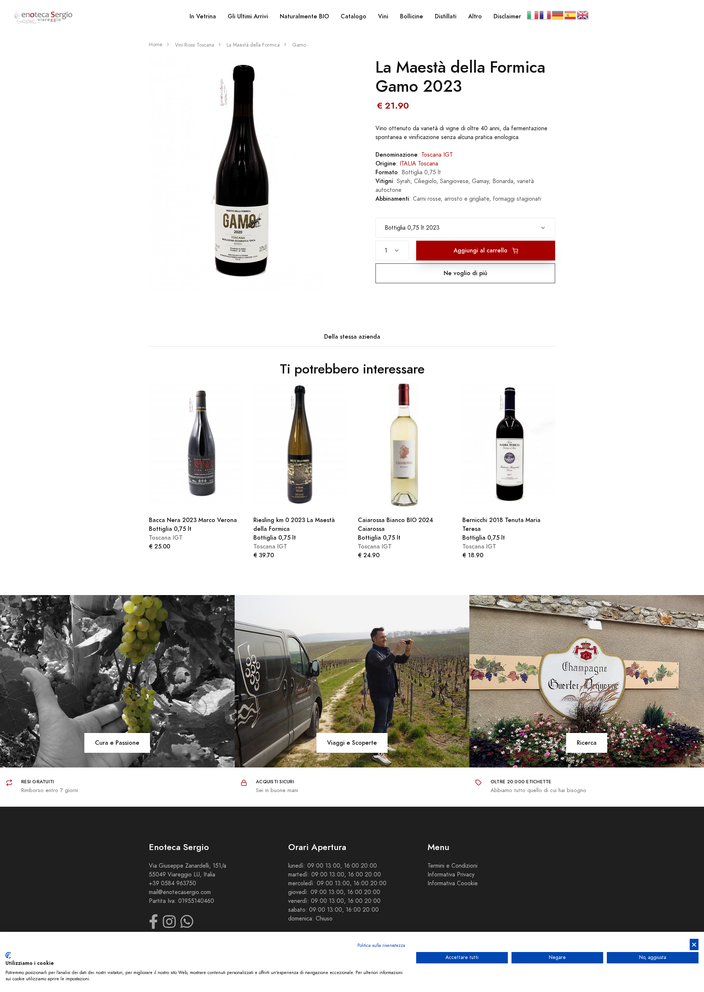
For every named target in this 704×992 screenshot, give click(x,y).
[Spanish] (570, 15)
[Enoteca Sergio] (43, 17)
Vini (383, 16)
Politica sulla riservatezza (381, 945)
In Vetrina (203, 16)
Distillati (445, 16)
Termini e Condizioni (452, 866)
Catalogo (353, 16)
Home (155, 44)
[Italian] (533, 15)
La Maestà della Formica (253, 44)
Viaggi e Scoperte (352, 742)
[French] (545, 15)
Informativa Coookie (453, 883)
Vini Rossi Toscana (194, 44)
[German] (558, 15)
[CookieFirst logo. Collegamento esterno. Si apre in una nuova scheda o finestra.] (8, 955)
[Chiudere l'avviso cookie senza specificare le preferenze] (694, 944)
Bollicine (411, 16)
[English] (583, 15)
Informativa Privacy (451, 875)
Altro (475, 16)
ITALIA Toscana (419, 164)
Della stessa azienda (352, 336)
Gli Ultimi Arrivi (248, 16)
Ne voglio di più (465, 273)
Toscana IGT (437, 155)
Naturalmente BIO (304, 16)
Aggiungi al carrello (481, 250)
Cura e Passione (117, 742)
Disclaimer (507, 16)
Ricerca (587, 742)
